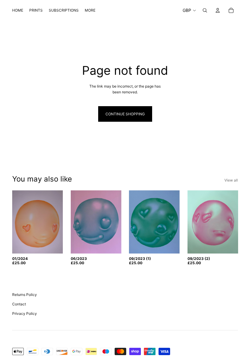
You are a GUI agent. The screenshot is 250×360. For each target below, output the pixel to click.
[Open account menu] (217, 10)
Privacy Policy (24, 313)
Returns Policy (24, 294)
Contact (19, 304)
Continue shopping (125, 114)
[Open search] (205, 10)
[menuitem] (90, 10)
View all (231, 180)
